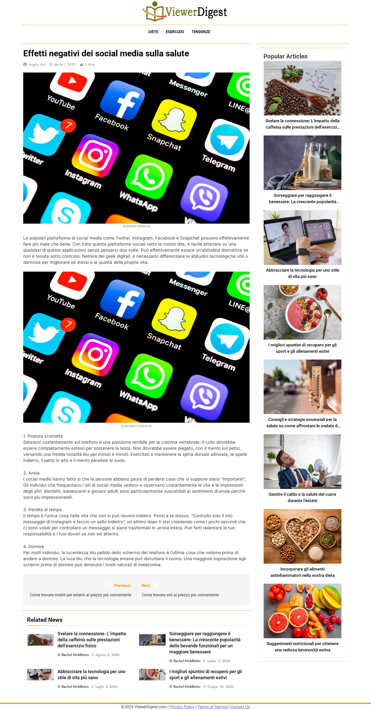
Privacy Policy (182, 706)
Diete (153, 32)
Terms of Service (212, 706)
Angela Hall (37, 64)
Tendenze (201, 32)
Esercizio (175, 32)
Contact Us (240, 706)
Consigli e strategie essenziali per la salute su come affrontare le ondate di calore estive (302, 426)
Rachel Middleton (75, 654)
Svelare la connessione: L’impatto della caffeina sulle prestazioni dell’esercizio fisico (92, 639)
